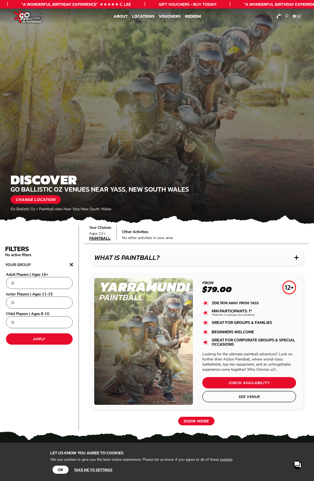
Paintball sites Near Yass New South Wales (75, 208)
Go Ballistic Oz (22, 208)
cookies (226, 459)
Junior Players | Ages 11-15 (29, 294)
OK (60, 469)
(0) (298, 16)
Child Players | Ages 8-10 (27, 313)
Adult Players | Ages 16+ (27, 274)
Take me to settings (93, 470)
